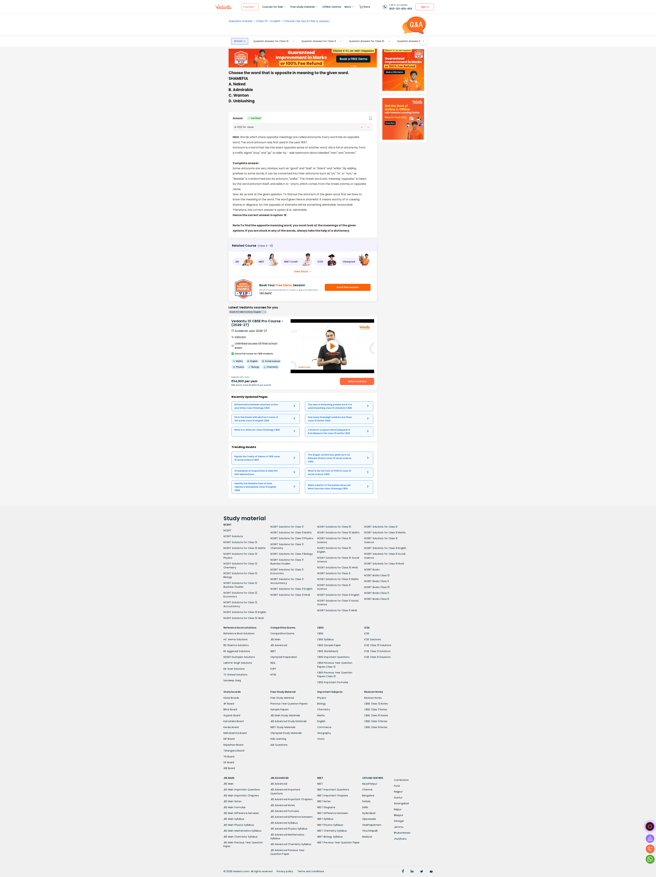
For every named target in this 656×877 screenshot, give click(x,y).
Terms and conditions (310, 871)
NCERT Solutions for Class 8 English (385, 548)
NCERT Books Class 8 (376, 599)
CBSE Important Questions (333, 657)
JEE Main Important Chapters (241, 795)
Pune (397, 786)
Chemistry (323, 709)
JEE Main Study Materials (285, 715)
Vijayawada (369, 819)
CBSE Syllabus (325, 639)
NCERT (227, 530)
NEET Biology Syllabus (330, 836)
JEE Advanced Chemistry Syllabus (290, 844)
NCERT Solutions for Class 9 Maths (338, 579)
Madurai (367, 836)
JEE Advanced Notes (282, 805)
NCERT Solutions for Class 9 (333, 573)
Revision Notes (373, 698)
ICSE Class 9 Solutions (377, 651)
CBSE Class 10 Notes (376, 715)
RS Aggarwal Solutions (236, 651)
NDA (272, 663)
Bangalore (368, 795)
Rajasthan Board (233, 745)
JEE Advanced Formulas (284, 811)
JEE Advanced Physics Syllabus (289, 828)
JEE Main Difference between (241, 813)
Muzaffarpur (369, 783)
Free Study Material (282, 698)
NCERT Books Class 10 (377, 587)
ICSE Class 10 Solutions (377, 645)
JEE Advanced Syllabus (284, 823)
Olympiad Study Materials (286, 733)
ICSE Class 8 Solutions (377, 657)
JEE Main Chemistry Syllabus (240, 836)
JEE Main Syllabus (233, 819)
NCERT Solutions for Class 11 (287, 526)
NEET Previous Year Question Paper (338, 842)
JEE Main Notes (232, 801)
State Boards (231, 698)
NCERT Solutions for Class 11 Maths (291, 532)
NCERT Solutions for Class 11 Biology (291, 554)
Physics (321, 698)
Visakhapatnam (371, 825)
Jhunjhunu (400, 838)
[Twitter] (421, 872)
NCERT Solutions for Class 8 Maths (385, 532)
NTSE (273, 674)
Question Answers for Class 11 (318, 41)
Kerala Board (231, 727)
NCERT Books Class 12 (377, 575)
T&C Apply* (265, 293)
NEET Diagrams (326, 807)
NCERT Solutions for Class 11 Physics (291, 538)
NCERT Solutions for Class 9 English (338, 595)
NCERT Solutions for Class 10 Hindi (337, 567)
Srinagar (399, 821)
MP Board (229, 739)
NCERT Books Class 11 (376, 581)
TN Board (228, 756)
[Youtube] (431, 872)
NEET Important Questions (333, 789)
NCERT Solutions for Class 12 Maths (244, 548)
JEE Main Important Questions (241, 789)
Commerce (324, 727)
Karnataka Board (233, 721)
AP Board (228, 703)
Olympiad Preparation (283, 657)
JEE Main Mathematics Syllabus (242, 830)
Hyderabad (368, 813)
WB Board (229, 768)
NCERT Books (372, 569)
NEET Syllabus (325, 819)
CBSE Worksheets (327, 651)
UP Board (228, 762)
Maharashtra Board (235, 733)
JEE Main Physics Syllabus (238, 825)
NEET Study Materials (283, 727)
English (275, 21)
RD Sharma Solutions (236, 645)
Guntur (398, 797)
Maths (321, 715)
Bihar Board (230, 709)
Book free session (348, 287)
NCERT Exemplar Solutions (239, 657)
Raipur (397, 809)
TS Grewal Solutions (235, 674)
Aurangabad (401, 803)
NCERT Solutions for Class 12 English (244, 612)
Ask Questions (279, 745)
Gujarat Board (231, 715)
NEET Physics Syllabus (330, 825)
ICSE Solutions (372, 639)
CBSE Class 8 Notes (375, 727)
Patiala (366, 801)
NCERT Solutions (233, 536)
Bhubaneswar (402, 832)
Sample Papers (279, 709)
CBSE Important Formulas (332, 682)
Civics (320, 739)
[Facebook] (403, 871)
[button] (242, 262)
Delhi (365, 807)
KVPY (273, 669)
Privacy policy (285, 871)
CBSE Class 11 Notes (375, 709)
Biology (321, 703)
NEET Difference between (332, 813)
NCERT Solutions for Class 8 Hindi (384, 563)
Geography (324, 733)
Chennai (367, 789)
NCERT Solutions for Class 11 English (291, 589)
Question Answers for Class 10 (366, 41)
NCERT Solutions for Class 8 (380, 526)
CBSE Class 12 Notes (376, 703)
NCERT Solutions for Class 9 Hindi (337, 610)
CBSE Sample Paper (329, 645)
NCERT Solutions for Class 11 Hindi (290, 595)
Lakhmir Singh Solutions (237, 663)
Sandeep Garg (232, 680)
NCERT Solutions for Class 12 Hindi (243, 618)
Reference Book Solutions (239, 633)
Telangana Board (233, 750)
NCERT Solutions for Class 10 (334, 526)
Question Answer (241, 21)
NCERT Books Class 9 (376, 593)
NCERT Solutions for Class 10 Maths (338, 532)
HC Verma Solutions (235, 639)
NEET (273, 651)
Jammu (399, 827)
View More (301, 271)
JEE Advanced (278, 645)
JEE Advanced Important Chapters (291, 799)
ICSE (366, 633)
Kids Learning (278, 739)
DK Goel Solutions (234, 669)
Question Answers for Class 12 (270, 41)
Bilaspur (398, 815)
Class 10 (261, 21)
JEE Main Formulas (234, 807)
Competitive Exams (282, 633)
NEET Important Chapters (332, 795)
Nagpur (398, 791)
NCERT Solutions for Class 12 (240, 542)
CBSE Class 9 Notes (375, 721)
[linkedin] (412, 872)
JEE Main (275, 639)
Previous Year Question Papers (289, 703)
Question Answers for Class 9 (414, 41)
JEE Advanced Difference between (291, 817)
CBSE (320, 633)
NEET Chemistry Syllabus (332, 830)
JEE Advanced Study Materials (288, 721)
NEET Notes (324, 801)
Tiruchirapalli (370, 830)
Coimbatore (401, 780)
